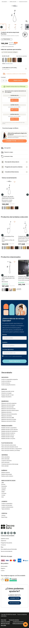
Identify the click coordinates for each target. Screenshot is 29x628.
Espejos (4, 389)
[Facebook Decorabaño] (2, 533)
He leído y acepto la (13, 356)
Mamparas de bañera (6, 415)
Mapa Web (3, 625)
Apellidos (4, 342)
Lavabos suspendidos (6, 503)
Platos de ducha (7, 443)
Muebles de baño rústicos (7, 435)
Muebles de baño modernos (8, 433)
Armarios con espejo (6, 393)
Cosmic (3, 495)
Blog (2, 547)
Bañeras (4, 470)
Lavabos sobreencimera (7, 507)
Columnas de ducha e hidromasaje (9, 464)
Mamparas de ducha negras (8, 405)
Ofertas (3, 515)
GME (2, 482)
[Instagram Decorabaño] (5, 533)
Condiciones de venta (18, 621)
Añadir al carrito (18, 80)
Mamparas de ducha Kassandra (9, 414)
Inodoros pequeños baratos (8, 384)
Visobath (3, 488)
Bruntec (3, 484)
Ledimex (3, 489)
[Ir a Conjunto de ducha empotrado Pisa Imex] (9, 187)
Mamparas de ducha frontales (8, 419)
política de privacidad (17, 356)
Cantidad (3, 77)
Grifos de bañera (5, 457)
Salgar (3, 491)
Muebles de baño (6, 425)
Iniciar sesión (4, 566)
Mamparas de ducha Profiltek (8, 421)
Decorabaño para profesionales (9, 549)
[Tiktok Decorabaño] (15, 533)
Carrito (2, 570)
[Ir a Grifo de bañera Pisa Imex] (9, 227)
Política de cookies (5, 621)
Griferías (4, 455)
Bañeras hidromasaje (6, 474)
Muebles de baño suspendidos (9, 427)
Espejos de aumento (6, 396)
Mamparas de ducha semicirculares (10, 410)
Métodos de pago (5, 623)
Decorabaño (4, 1)
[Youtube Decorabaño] (8, 533)
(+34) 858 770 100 (14, 598)
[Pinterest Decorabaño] (11, 533)
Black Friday (4, 517)
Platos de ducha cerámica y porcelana (10, 450)
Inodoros (4, 377)
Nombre (4, 334)
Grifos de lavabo (5, 458)
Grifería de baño (13, 1)
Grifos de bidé (4, 466)
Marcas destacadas (8, 480)
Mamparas (4, 401)
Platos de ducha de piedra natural (9, 446)
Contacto (3, 545)
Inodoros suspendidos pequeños (9, 379)
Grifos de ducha (5, 462)
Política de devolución (18, 623)
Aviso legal (3, 619)
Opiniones (3, 540)
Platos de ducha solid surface (8, 445)
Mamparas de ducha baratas (8, 408)
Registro (3, 568)
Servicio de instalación (6, 551)
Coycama (3, 493)
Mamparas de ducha (6, 412)
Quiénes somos (5, 538)
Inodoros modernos (6, 381)
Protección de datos (14, 619)
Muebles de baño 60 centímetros (9, 431)
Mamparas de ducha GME (7, 417)
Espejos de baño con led (7, 395)
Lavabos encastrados (6, 505)
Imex (2, 497)
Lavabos (4, 501)
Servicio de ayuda (14, 602)
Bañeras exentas (5, 472)
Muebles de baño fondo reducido (9, 429)
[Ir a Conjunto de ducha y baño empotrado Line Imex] (9, 267)
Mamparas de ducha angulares (8, 403)
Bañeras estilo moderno (7, 476)
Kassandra (4, 486)
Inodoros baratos (5, 383)
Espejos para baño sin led (7, 391)
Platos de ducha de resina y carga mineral (11, 448)
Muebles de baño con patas (8, 438)
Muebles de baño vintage (7, 436)
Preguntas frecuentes (6, 542)
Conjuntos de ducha (6, 460)
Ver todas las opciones (21, 56)
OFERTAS (4, 513)
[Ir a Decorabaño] (14, 527)
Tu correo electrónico (8, 349)
